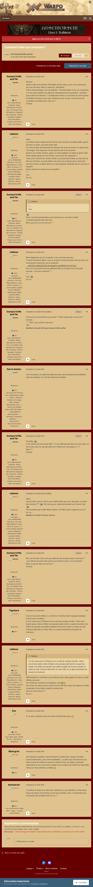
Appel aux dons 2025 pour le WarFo (46, 39)
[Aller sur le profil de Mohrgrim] (14, 759)
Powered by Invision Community (46, 874)
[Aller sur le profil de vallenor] (14, 142)
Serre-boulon (14, 369)
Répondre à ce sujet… (26, 841)
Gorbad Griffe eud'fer (23, 54)
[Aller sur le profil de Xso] (14, 719)
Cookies (63, 868)
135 (15, 806)
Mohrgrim (14, 751)
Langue (29, 868)
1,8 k (15, 732)
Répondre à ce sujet (77, 66)
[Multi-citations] (27, 124)
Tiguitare (14, 610)
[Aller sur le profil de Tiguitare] (14, 619)
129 (15, 773)
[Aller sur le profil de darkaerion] (14, 793)
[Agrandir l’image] (28, 215)
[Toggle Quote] (29, 201)
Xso (14, 711)
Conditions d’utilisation (39, 884)
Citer (33, 124)
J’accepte (81, 882)
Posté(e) (35, 76)
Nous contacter (52, 868)
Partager (66, 56)
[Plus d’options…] (86, 76)
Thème (39, 868)
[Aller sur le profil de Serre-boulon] (14, 377)
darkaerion (14, 784)
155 (15, 390)
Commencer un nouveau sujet (48, 66)
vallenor (14, 134)
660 (15, 632)
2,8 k (15, 155)
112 (15, 100)
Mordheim (32, 57)
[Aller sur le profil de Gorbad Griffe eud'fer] (7, 55)
